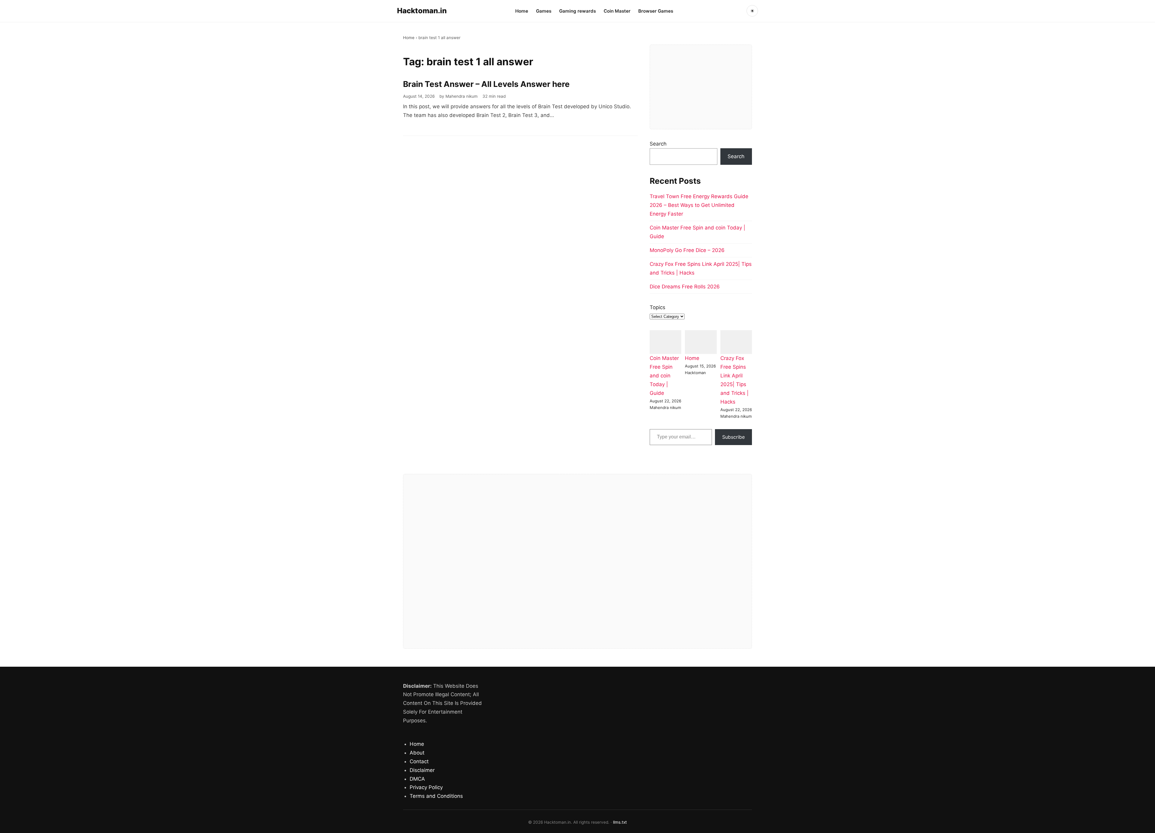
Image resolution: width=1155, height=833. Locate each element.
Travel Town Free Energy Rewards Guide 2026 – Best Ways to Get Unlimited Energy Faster (699, 205)
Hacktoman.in (422, 10)
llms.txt (620, 822)
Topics (657, 307)
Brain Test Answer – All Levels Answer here (486, 84)
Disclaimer (422, 770)
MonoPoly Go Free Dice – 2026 (687, 250)
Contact (419, 761)
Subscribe (733, 437)
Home (521, 11)
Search (658, 144)
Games (543, 11)
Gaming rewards (577, 11)
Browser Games (655, 11)
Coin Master (617, 11)
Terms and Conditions (436, 796)
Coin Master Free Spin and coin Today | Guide (664, 375)
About (417, 753)
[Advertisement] (701, 87)
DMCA (417, 779)
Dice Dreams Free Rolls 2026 (685, 287)
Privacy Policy (426, 787)
